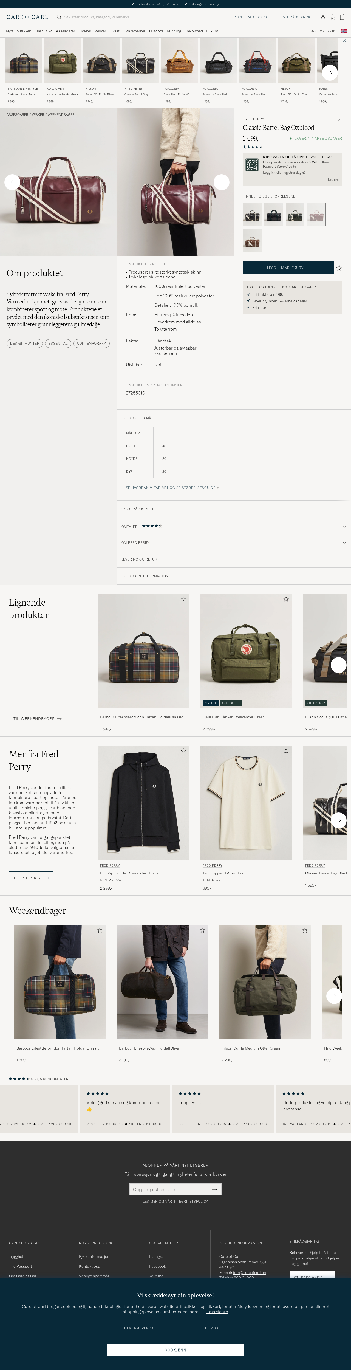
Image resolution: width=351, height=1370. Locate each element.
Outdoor (156, 31)
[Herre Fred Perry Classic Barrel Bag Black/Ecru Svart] (140, 60)
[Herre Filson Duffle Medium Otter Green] (265, 982)
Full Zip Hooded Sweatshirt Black (129, 873)
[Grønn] (273, 214)
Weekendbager (61, 115)
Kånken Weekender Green (63, 94)
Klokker (84, 31)
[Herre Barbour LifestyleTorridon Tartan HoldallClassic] (60, 982)
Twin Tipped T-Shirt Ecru (224, 873)
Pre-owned (193, 31)
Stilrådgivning (297, 17)
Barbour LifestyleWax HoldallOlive (149, 1048)
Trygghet (16, 1256)
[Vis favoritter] (332, 17)
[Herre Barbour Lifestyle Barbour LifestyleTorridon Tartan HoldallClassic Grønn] (23, 60)
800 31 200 (244, 1277)
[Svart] (252, 214)
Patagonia (171, 89)
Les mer (333, 179)
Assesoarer (65, 31)
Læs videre (217, 1311)
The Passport (20, 1266)
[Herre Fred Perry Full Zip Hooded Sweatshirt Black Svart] (143, 803)
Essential (58, 343)
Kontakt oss (89, 1266)
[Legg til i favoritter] (182, 600)
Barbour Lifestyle (23, 89)
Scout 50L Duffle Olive (294, 94)
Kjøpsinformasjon (94, 1256)
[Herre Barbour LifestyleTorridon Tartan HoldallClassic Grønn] (143, 651)
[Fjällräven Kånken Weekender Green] (246, 711)
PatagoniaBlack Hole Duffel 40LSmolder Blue (256, 95)
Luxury (212, 31)
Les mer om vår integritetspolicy (175, 1201)
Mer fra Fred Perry (34, 760)
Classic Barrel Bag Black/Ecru (136, 95)
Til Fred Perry (27, 878)
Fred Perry (133, 89)
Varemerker (135, 31)
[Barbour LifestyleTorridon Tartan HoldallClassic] (143, 711)
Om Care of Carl (23, 1275)
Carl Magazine (324, 31)
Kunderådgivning (251, 17)
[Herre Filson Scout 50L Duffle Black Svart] (101, 60)
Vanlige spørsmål (94, 1275)
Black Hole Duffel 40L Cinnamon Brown (177, 95)
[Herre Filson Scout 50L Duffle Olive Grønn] (296, 60)
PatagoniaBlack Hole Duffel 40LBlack (215, 95)
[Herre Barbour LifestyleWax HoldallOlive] (162, 982)
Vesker (100, 31)
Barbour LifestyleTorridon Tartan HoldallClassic (24, 95)
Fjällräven (55, 89)
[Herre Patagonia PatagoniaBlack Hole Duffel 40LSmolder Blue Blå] (257, 60)
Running (174, 31)
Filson (91, 89)
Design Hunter (24, 343)
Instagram (158, 1256)
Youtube (156, 1275)
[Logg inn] (323, 17)
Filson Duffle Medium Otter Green (251, 1048)
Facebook (157, 1266)
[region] (175, 1109)
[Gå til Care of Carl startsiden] (27, 17)
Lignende (29, 609)
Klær (39, 31)
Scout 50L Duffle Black (100, 94)
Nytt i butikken (18, 31)
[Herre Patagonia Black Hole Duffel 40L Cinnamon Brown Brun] (179, 60)
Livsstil (115, 31)
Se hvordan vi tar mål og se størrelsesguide (171, 488)
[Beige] (252, 241)
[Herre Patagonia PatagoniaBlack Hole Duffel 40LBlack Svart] (218, 60)
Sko (49, 31)
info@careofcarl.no (249, 1272)
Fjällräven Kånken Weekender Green (234, 716)
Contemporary (91, 343)
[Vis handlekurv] (342, 17)
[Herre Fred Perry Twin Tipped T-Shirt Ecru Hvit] (246, 803)
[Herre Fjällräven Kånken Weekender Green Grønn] (62, 60)
